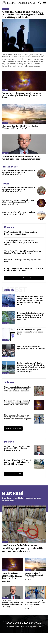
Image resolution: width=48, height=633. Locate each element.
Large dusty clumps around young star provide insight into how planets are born (22, 95)
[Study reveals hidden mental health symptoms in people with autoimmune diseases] (41, 173)
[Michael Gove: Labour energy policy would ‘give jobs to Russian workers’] (24, 144)
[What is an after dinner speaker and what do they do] (8, 350)
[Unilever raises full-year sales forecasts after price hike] (8, 334)
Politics (5, 153)
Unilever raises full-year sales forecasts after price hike (30, 332)
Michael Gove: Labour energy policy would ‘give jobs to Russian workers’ (21, 157)
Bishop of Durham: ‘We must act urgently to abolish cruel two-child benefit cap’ (17, 462)
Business (6, 9)
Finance (5, 122)
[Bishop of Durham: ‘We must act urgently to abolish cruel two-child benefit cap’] (39, 464)
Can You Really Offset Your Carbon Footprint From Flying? (20, 127)
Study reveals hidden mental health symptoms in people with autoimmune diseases (18, 173)
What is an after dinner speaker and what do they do (31, 347)
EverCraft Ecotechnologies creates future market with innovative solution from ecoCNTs (30, 316)
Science (5, 90)
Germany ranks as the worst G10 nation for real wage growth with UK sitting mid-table (23, 14)
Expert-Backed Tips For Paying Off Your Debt (22, 261)
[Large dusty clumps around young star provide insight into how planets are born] (24, 81)
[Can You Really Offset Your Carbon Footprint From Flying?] (24, 113)
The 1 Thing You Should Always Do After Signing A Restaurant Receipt (22, 252)
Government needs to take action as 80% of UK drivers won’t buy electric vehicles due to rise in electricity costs (31, 300)
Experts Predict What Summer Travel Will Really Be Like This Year (23, 269)
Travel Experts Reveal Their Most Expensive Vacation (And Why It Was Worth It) (21, 243)
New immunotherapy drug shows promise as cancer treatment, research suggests (18, 417)
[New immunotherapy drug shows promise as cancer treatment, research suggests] (39, 419)
